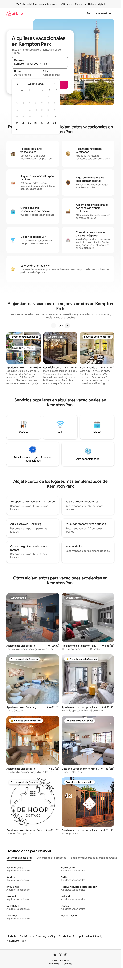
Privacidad (54, 963)
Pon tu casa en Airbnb (99, 13)
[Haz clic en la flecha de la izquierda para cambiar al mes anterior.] (17, 84)
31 (17, 129)
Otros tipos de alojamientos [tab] (51, 857)
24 (17, 123)
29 (48, 123)
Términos (67, 963)
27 (35, 123)
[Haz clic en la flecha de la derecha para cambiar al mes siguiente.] (54, 84)
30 (54, 123)
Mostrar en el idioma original (90, 4)
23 (54, 116)
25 (23, 123)
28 (42, 123)
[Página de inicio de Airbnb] (14, 13)
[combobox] (40, 63)
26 (29, 123)
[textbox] (25, 75)
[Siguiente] (67, 325)
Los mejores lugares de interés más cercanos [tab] (94, 857)
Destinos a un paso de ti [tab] (19, 857)
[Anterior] (53, 325)
